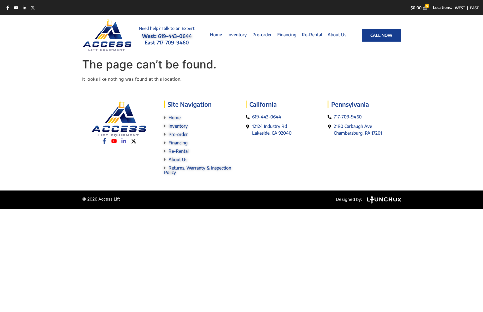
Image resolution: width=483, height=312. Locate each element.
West (460, 8)
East (474, 8)
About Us (337, 34)
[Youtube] (16, 8)
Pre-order (262, 34)
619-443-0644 (175, 36)
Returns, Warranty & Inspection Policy (197, 170)
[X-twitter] (33, 8)
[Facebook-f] (8, 8)
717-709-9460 (173, 42)
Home (216, 34)
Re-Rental (312, 34)
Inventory (237, 34)
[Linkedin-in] (24, 8)
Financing (286, 34)
